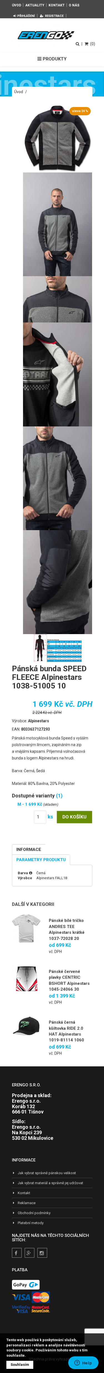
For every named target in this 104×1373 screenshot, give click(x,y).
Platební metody (31, 1223)
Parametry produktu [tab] (41, 859)
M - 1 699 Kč (30, 804)
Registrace (54, 16)
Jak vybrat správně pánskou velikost (47, 1173)
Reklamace (26, 1203)
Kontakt (57, 5)
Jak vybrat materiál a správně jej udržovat (50, 1183)
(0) (92, 44)
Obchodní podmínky (34, 1213)
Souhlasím (20, 1364)
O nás (74, 5)
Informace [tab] (28, 849)
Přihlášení (26, 16)
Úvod (16, 5)
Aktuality (34, 5)
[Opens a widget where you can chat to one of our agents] (83, 1363)
